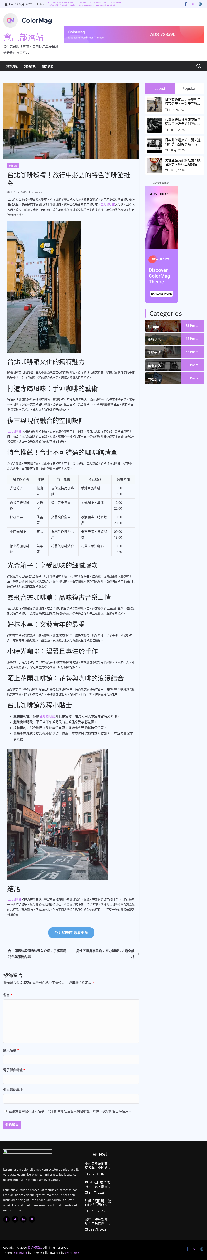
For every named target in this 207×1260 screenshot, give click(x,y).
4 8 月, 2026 (177, 150)
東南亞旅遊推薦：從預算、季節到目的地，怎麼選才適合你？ (98, 1166)
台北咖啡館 (108, 204)
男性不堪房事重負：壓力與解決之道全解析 (105, 954)
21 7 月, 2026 (97, 1174)
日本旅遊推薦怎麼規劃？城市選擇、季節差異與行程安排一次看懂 (183, 101)
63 (192, 378)
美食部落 (154, 366)
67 (192, 352)
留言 (7, 995)
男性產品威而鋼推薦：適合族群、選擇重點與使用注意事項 (84, 4)
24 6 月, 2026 (97, 1229)
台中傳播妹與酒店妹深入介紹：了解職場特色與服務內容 (37, 954)
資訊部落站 (23, 37)
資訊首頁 (30, 66)
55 (192, 365)
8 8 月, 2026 (177, 130)
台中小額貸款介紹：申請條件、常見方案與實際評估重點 (98, 1221)
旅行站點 (13, 165)
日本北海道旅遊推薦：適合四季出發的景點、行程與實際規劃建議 (183, 142)
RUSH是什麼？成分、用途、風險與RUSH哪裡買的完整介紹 (98, 1184)
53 (192, 325)
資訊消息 (12, 66)
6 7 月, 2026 (97, 1211)
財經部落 (154, 379)
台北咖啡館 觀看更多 (71, 932)
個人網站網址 (13, 1089)
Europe (153, 326)
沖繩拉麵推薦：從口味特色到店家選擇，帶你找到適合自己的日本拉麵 (98, 1203)
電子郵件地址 (14, 1070)
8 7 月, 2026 (97, 1192)
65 (192, 338)
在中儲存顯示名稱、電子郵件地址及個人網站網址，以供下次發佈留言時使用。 (70, 1111)
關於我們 (47, 66)
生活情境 (154, 353)
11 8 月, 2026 (177, 110)
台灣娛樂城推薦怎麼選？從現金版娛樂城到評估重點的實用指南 (183, 122)
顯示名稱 (11, 1050)
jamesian (37, 192)
